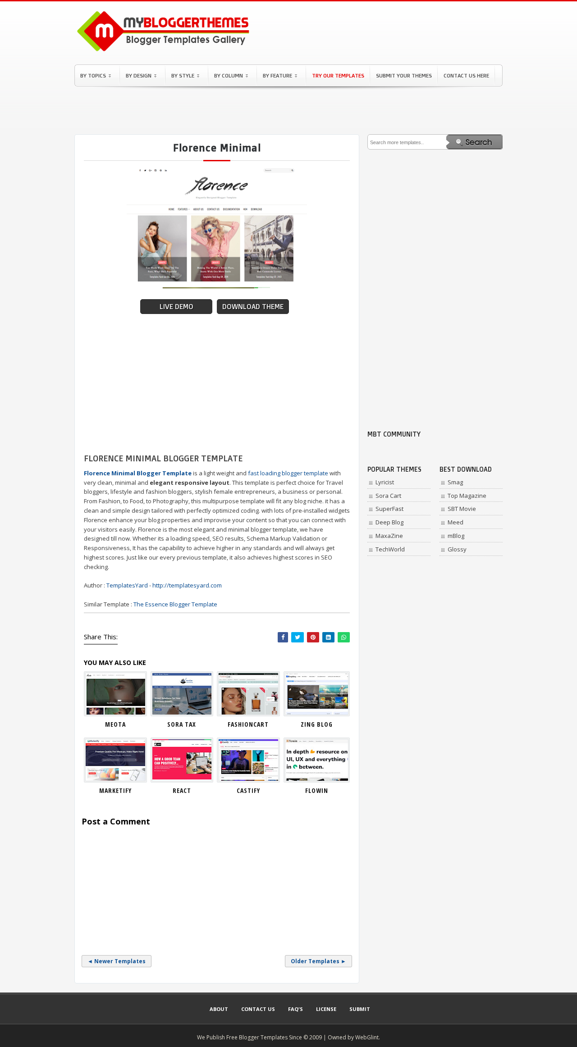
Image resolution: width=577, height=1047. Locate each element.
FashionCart (248, 724)
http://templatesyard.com (187, 585)
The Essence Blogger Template (175, 604)
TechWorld (390, 549)
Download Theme (253, 306)
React (182, 790)
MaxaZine (389, 536)
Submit (359, 1009)
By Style (182, 75)
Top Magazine (467, 496)
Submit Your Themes (404, 75)
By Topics (93, 75)
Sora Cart (388, 496)
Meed (455, 522)
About (219, 1009)
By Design (138, 75)
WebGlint (367, 1037)
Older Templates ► (318, 961)
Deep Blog (389, 522)
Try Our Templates (338, 75)
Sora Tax (181, 724)
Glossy (457, 549)
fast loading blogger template (288, 473)
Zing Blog (317, 724)
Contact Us (258, 1009)
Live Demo (176, 306)
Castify (248, 790)
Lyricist (385, 482)
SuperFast (389, 509)
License (326, 1009)
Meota (115, 724)
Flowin (316, 790)
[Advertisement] (288, 110)
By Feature (277, 75)
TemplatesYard (127, 585)
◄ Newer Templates (116, 961)
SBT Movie (462, 509)
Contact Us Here (466, 75)
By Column (228, 75)
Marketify (115, 790)
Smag (455, 482)
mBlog (456, 536)
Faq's (295, 1009)
